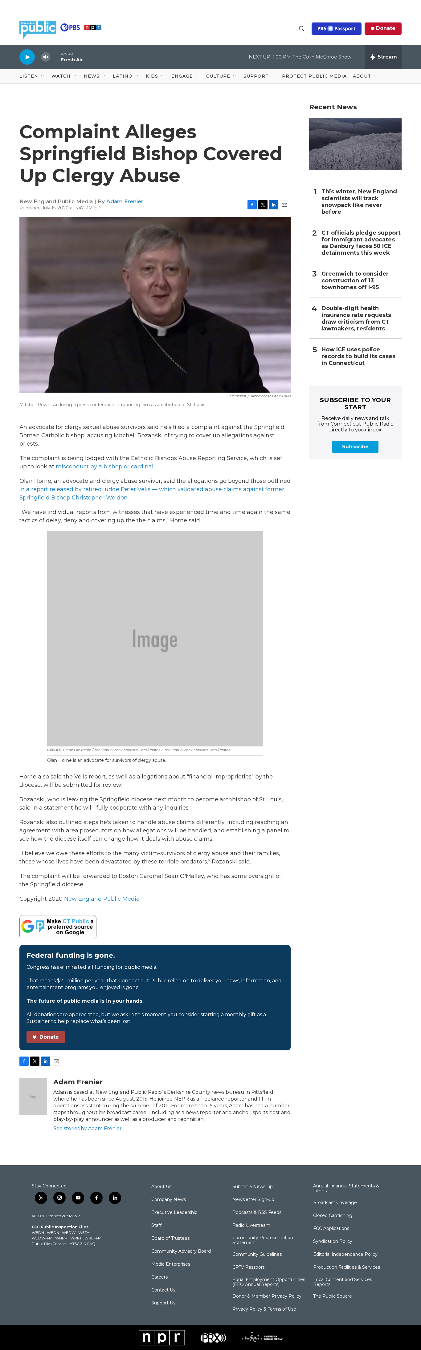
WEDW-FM (42, 1238)
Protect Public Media (314, 76)
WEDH (38, 1232)
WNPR (61, 1238)
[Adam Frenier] (33, 1096)
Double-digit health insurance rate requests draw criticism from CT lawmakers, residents (356, 318)
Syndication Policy (332, 1241)
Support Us (163, 1303)
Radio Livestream (251, 1225)
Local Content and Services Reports (342, 1282)
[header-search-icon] (302, 28)
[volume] (45, 57)
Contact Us (163, 1290)
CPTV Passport (248, 1267)
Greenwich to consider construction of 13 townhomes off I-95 (355, 281)
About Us (161, 1186)
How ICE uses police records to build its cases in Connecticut (358, 356)
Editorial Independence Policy (345, 1254)
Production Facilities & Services (346, 1267)
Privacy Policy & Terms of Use (264, 1309)
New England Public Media (102, 898)
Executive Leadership (174, 1212)
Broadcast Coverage (335, 1202)
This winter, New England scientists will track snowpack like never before (359, 201)
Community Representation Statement (262, 1240)
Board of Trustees (170, 1238)
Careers (159, 1277)
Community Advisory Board (181, 1251)
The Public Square (332, 1296)
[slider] (55, 57)
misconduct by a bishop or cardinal (104, 466)
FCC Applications (331, 1228)
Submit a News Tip (252, 1186)
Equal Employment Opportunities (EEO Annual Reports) (268, 1282)
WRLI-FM (92, 1238)
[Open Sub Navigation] (42, 76)
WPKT (76, 1238)
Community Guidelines (257, 1254)
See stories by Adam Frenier (87, 1128)
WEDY (84, 1232)
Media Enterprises (170, 1264)
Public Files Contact (49, 1243)
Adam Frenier (124, 201)
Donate (385, 28)
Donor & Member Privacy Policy (266, 1296)
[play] (27, 57)
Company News (168, 1199)
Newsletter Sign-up (253, 1199)
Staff (156, 1225)
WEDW (69, 1232)
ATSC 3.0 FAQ (83, 1243)
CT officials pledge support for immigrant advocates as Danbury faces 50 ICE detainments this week (361, 243)
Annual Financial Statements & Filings (346, 1189)
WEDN (53, 1232)
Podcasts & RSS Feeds (256, 1212)
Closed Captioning (332, 1215)
